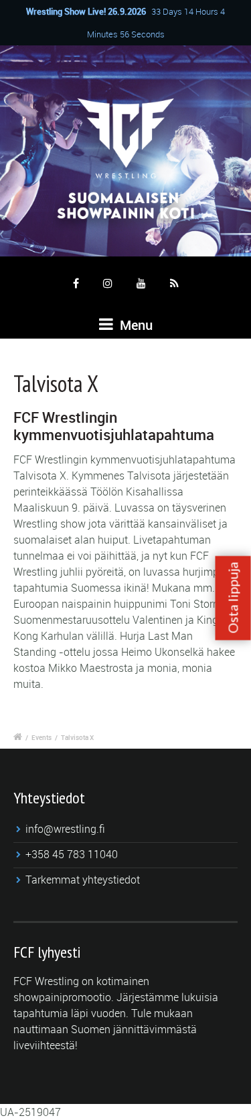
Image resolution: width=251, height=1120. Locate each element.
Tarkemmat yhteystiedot (82, 879)
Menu (134, 325)
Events (41, 737)
